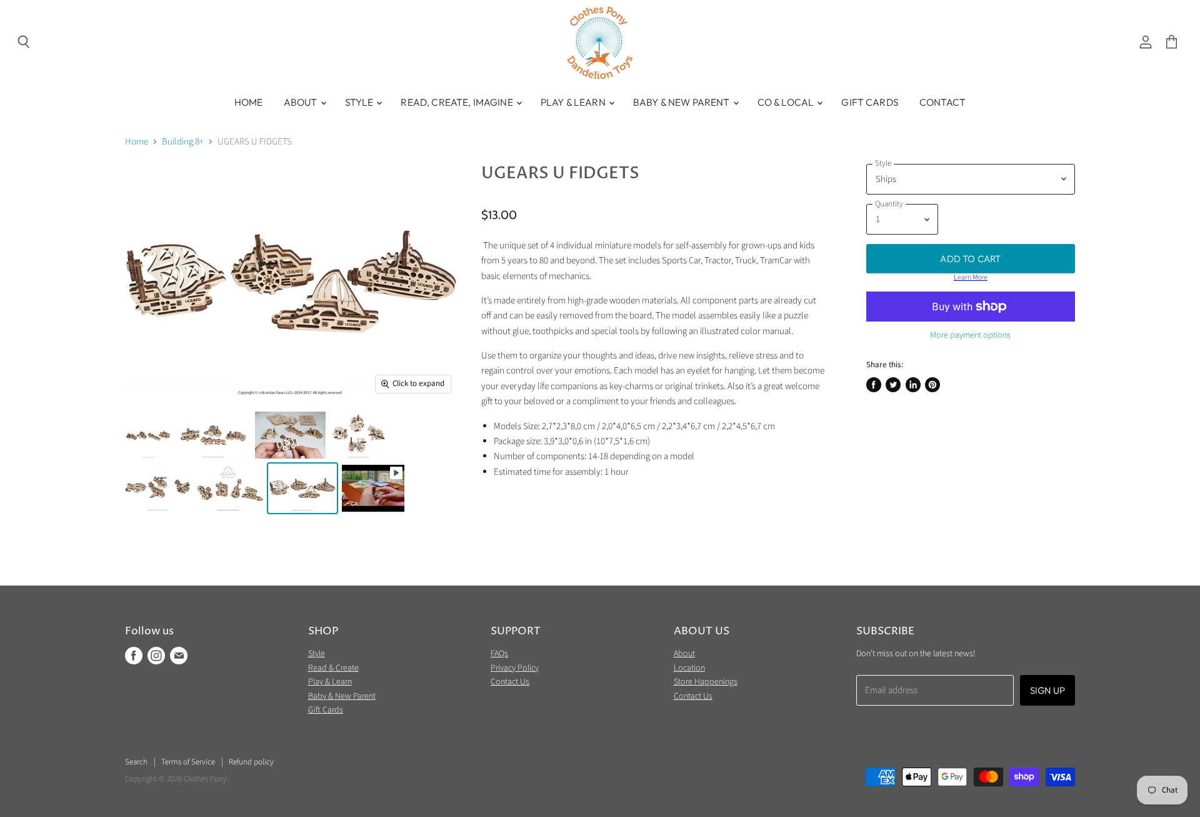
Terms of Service (188, 762)
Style (360, 102)
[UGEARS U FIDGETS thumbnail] (148, 435)
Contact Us (510, 682)
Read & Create (333, 668)
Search (136, 762)
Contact (942, 102)
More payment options (970, 335)
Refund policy (251, 762)
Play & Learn (574, 102)
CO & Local (787, 102)
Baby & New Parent (682, 102)
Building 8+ (183, 141)
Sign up (1047, 690)
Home (248, 102)
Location (689, 668)
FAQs (499, 653)
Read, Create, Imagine (457, 102)
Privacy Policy (515, 668)
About (301, 102)
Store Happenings (706, 682)
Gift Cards (870, 102)
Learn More (971, 277)
